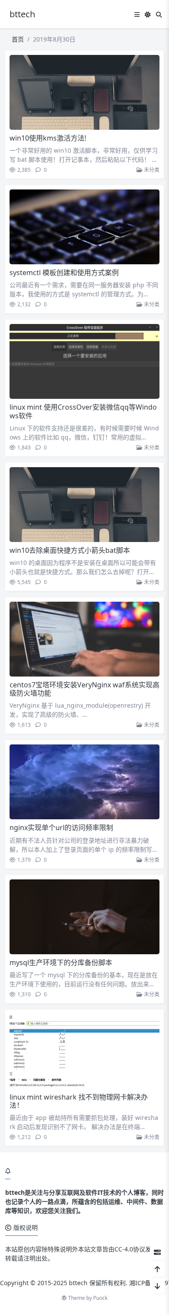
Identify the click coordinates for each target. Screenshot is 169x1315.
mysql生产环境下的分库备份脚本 (61, 962)
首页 (18, 39)
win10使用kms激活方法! (48, 138)
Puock (100, 1298)
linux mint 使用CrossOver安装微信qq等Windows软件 (83, 411)
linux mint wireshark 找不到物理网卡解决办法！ (79, 1101)
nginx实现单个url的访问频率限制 (61, 827)
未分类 (151, 169)
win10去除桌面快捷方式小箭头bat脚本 (70, 550)
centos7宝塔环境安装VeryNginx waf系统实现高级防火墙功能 (84, 689)
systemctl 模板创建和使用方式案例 (64, 272)
